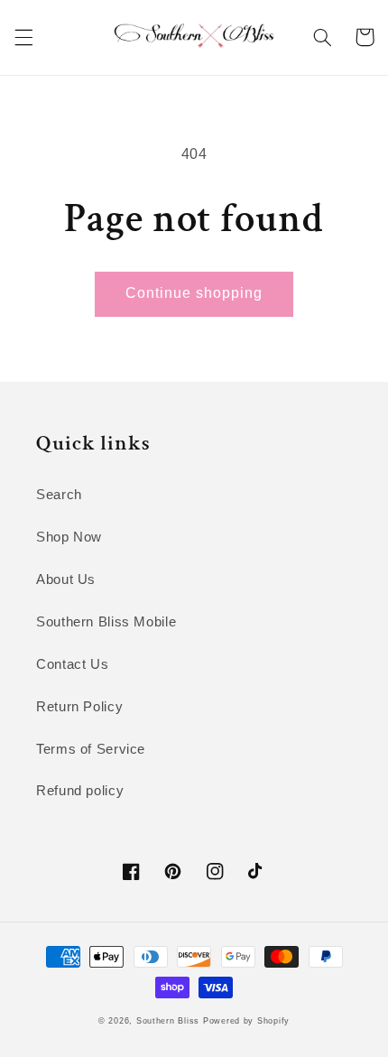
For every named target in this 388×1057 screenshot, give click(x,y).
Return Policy (79, 707)
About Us (66, 579)
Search (59, 494)
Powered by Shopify (246, 1020)
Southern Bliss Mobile (106, 622)
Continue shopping (194, 293)
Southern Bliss (167, 1020)
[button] (23, 37)
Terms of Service (90, 749)
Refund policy (80, 790)
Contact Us (72, 664)
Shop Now (69, 537)
